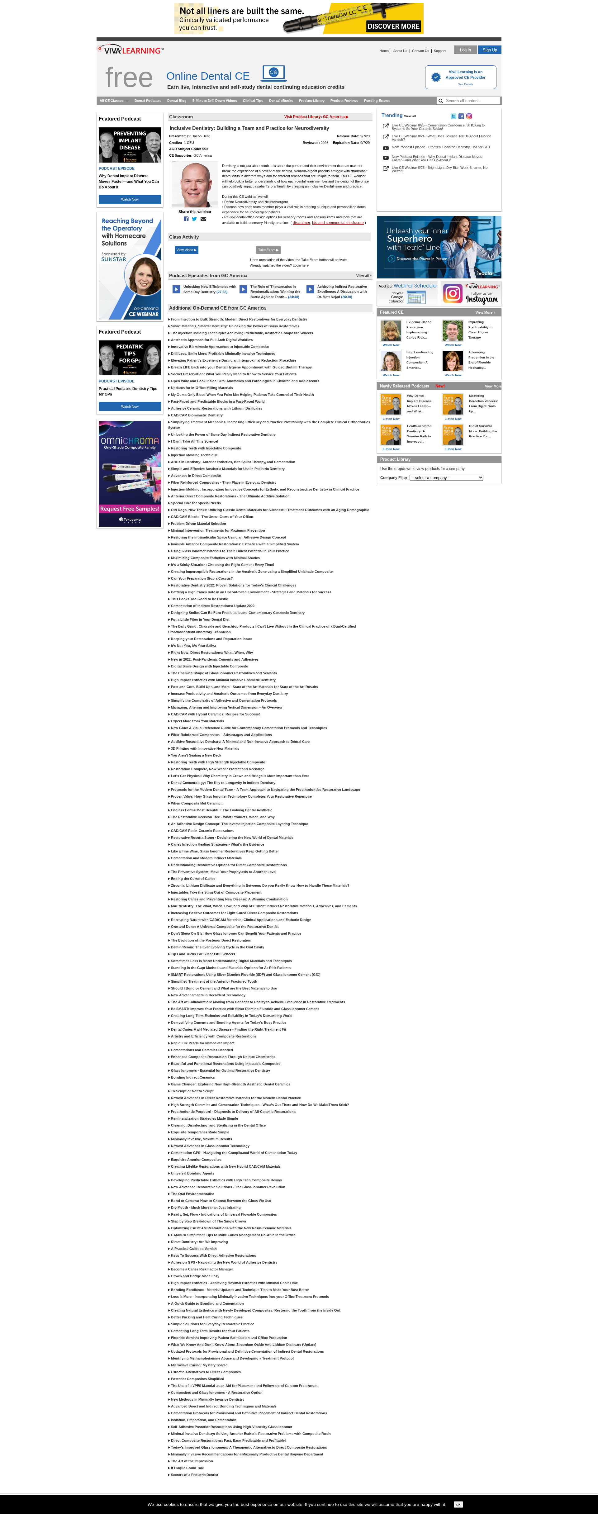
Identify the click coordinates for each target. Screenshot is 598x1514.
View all (410, 116)
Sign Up (490, 50)
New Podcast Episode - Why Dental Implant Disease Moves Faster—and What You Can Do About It (437, 158)
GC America (202, 155)
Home (384, 51)
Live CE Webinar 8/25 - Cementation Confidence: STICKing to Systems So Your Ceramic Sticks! (438, 127)
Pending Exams (377, 100)
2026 (324, 143)
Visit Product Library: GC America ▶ (316, 117)
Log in (465, 50)
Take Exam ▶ (268, 250)
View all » (364, 276)
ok (458, 1504)
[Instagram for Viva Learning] (471, 293)
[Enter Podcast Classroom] (176, 293)
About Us (400, 51)
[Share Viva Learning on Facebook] (461, 118)
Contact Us (420, 51)
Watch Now (130, 199)
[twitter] (193, 219)
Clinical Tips (253, 100)
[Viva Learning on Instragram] (469, 118)
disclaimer (301, 223)
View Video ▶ (187, 250)
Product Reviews (344, 100)
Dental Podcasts (148, 100)
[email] (202, 219)
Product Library (312, 100)
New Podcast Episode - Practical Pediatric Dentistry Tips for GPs (441, 147)
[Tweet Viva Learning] (453, 118)
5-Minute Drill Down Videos (214, 100)
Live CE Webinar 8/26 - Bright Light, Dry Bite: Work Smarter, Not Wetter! (440, 169)
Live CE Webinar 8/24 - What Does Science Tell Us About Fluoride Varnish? (441, 137)
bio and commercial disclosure (338, 223)
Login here (301, 265)
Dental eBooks (281, 100)
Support (440, 51)
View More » (485, 312)
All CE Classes (111, 100)
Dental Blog (177, 100)
